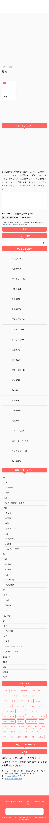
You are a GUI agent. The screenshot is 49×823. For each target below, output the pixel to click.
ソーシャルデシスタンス (36, 716)
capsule (14, 691)
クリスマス (10, 539)
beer (5, 691)
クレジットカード (34, 711)
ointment (15, 696)
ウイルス (31, 706)
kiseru (5, 696)
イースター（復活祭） (14, 646)
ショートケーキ (8, 716)
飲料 (33, 737)
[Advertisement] (24, 38)
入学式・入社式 (12, 651)
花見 (7, 641)
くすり (30, 701)
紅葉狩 (8, 564)
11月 (6, 559)
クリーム (21, 711)
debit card (36, 691)
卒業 (7, 492)
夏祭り (8, 605)
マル (41, 721)
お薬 (13, 701)
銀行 (12, 737)
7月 (5, 610)
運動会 (6, 672)
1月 (5, 508)
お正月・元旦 (11, 528)
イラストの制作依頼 (13, 778)
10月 (6, 574)
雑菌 (26, 737)
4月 (5, 636)
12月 (6, 533)
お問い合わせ (17, 801)
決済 (29, 727)
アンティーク (19, 706)
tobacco (34, 696)
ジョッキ (21, 716)
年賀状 (8, 518)
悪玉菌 (21, 727)
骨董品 (41, 737)
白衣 (20, 732)
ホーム (8, 801)
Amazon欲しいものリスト (16, 776)
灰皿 (36, 727)
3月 (5, 482)
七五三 (8, 569)
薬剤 (38, 732)
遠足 (5, 667)
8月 (5, 595)
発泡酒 (12, 732)
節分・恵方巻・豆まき (14, 503)
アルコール (7, 706)
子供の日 (9, 631)
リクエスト (28, 801)
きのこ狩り (10, 585)
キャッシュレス (8, 711)
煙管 (43, 727)
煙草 (5, 732)
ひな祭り (9, 487)
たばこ (38, 701)
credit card (24, 691)
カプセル (41, 706)
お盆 (7, 600)
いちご (5, 701)
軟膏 (5, 737)
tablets (25, 696)
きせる (21, 701)
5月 (5, 626)
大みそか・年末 (12, 549)
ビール (20, 721)
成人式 (8, 513)
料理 (5, 662)
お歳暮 (8, 544)
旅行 (5, 677)
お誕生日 (7, 656)
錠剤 (19, 737)
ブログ (28, 804)
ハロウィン (10, 580)
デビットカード (8, 721)
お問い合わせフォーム (23, 185)
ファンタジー (31, 721)
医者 (5, 727)
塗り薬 (12, 727)
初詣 (7, 523)
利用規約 (14, 224)
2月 (5, 498)
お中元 (7, 615)
